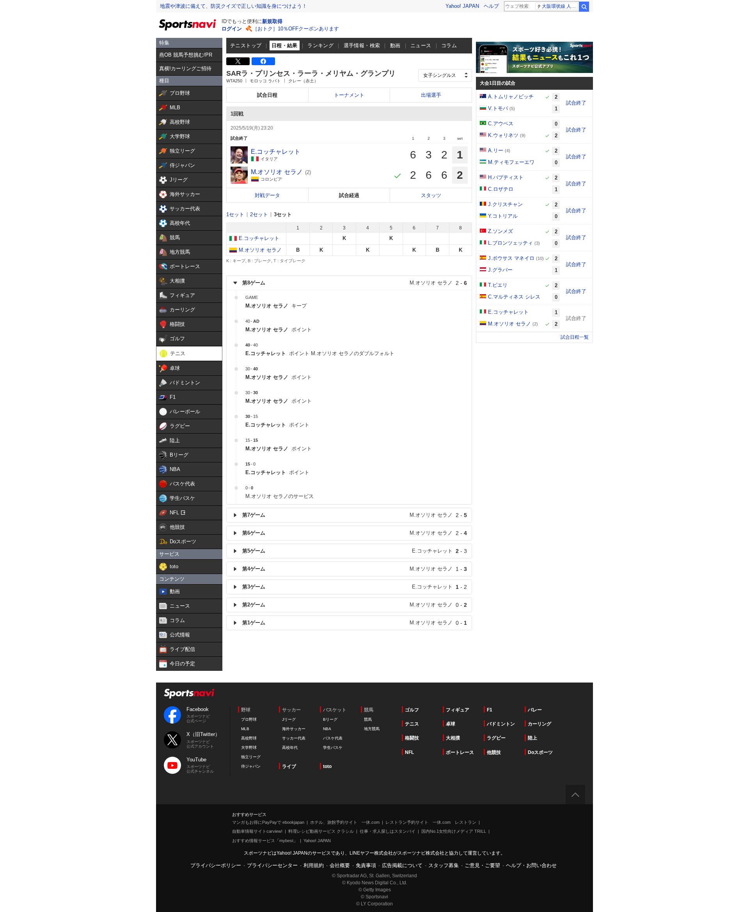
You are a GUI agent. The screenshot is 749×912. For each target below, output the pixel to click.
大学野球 (249, 747)
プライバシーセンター (272, 865)
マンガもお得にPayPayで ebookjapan (268, 822)
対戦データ (267, 195)
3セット (283, 214)
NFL (409, 752)
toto (327, 766)
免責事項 (366, 865)
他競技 (494, 752)
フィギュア (457, 710)
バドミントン (501, 724)
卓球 (450, 724)
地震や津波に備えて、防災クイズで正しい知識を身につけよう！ (233, 6)
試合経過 (349, 195)
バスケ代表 (333, 738)
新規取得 (272, 21)
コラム (449, 45)
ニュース (420, 45)
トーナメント (349, 95)
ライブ (289, 766)
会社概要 (340, 865)
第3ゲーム (354, 587)
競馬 (368, 719)
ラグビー (496, 738)
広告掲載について (402, 865)
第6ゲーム (354, 533)
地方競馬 (372, 729)
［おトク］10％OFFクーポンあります (295, 29)
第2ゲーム (354, 605)
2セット (259, 214)
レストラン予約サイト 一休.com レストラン (430, 822)
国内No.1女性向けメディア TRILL (453, 831)
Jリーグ (289, 719)
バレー (535, 710)
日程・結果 (285, 45)
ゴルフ (412, 710)
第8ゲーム (354, 283)
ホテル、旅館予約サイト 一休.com (345, 822)
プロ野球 (249, 719)
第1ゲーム (354, 623)
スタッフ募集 (443, 865)
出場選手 (431, 95)
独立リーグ (251, 757)
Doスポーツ (540, 752)
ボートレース (460, 752)
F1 (489, 710)
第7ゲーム (354, 515)
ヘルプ (491, 6)
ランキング (320, 45)
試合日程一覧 (575, 337)
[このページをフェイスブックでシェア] (263, 61)
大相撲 (453, 738)
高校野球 (249, 738)
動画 (395, 45)
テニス (412, 724)
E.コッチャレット (259, 238)
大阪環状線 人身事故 (560, 6)
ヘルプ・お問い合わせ (531, 865)
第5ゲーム (354, 551)
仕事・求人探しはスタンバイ (387, 831)
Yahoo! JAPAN (462, 6)
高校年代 (290, 747)
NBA (327, 729)
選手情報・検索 (362, 45)
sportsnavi (189, 694)
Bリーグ (330, 719)
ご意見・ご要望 (482, 865)
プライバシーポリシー (215, 865)
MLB (245, 729)
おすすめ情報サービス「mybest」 (265, 840)
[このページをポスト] (238, 61)
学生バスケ (333, 747)
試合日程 (267, 95)
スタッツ (431, 195)
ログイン (232, 29)
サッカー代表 (293, 738)
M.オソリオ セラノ (260, 250)
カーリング (539, 724)
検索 (584, 7)
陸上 (532, 738)
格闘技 (412, 738)
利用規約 (314, 865)
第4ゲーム (354, 569)
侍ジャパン (251, 766)
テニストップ (245, 45)
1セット (235, 214)
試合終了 (576, 103)
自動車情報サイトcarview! (257, 831)
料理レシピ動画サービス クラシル (321, 831)
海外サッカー (293, 729)
